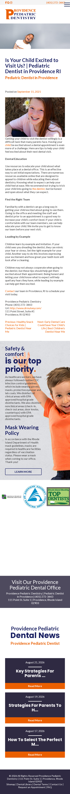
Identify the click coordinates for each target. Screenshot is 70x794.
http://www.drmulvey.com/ (25, 308)
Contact (10, 291)
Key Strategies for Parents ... (35, 673)
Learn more (23, 471)
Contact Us (56, 784)
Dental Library (24, 784)
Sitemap (10, 784)
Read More (35, 686)
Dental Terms (41, 784)
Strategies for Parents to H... (35, 708)
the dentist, (38, 188)
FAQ (49, 787)
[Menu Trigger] (67, 4)
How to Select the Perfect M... (35, 742)
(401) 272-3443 (55, 2)
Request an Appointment (32, 787)
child (8, 145)
